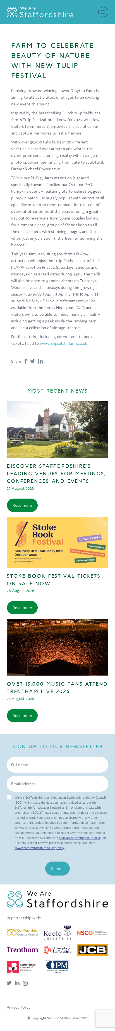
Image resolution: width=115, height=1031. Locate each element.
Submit (57, 868)
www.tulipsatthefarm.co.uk (63, 343)
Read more (22, 505)
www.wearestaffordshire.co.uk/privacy (39, 848)
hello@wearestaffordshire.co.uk (79, 838)
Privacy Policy (18, 1007)
